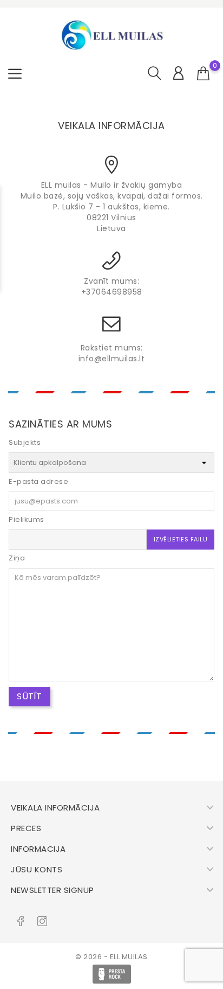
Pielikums (26, 519)
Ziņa (17, 558)
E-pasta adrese (38, 481)
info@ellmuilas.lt (111, 358)
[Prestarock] (112, 974)
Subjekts (25, 442)
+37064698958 (111, 291)
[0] (203, 74)
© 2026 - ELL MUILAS (111, 957)
